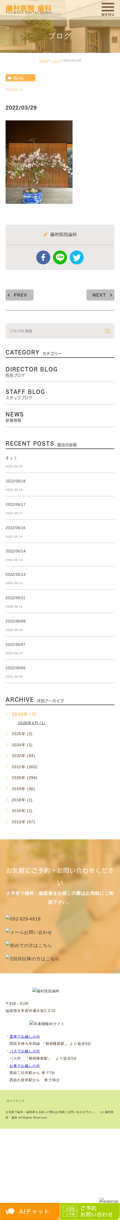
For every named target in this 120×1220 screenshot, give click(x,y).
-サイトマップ (15, 1100)
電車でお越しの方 (24, 1036)
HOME (44, 60)
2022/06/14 (16, 551)
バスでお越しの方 (24, 1051)
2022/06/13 (16, 574)
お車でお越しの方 (24, 1065)
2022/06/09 (16, 621)
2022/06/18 (16, 481)
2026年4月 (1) (31, 722)
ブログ (56, 60)
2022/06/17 (16, 504)
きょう (11, 458)
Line (60, 257)
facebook (43, 257)
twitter (77, 257)
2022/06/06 (16, 668)
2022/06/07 (16, 645)
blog (18, 78)
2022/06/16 (16, 528)
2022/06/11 (15, 598)
